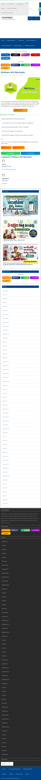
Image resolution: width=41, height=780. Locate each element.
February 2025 (6, 361)
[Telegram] (40, 10)
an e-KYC (20, 110)
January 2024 (4, 663)
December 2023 (5, 667)
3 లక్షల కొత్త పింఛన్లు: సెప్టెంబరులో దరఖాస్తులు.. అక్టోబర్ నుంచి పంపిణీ (14, 240)
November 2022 (6, 468)
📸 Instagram (15, 54)
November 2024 (6, 373)
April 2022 (5, 495)
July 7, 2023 (5, 180)
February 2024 (6, 409)
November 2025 (6, 326)
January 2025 (5, 365)
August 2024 (5, 385)
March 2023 (5, 452)
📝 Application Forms (5, 64)
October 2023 (5, 424)
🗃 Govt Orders (15, 64)
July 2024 (5, 389)
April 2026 (5, 306)
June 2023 (5, 440)
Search (27, 3)
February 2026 (6, 314)
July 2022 (4, 734)
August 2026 (5, 290)
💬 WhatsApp (5, 58)
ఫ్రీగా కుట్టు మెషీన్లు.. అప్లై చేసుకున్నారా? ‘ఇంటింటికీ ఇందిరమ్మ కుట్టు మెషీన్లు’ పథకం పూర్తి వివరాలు (18, 264)
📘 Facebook (5, 54)
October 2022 (5, 472)
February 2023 (6, 456)
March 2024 (5, 405)
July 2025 (5, 342)
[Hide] (40, 12)
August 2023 (5, 432)
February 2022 (6, 503)
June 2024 (5, 393)
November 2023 (6, 420)
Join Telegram (31, 153)
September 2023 (6, 428)
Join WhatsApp (11, 153)
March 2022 (5, 499)
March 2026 (5, 310)
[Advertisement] (20, 30)
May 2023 (5, 444)
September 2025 (6, 334)
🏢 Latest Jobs (6, 280)
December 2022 (6, 464)
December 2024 (6, 369)
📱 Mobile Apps (25, 64)
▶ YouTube (25, 54)
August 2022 (4, 730)
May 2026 (5, 302)
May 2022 (5, 491)
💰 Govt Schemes (35, 64)
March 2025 (5, 357)
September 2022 (6, 476)
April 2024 (5, 401)
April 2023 (5, 448)
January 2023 (5, 460)
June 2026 (5, 298)
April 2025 (5, 353)
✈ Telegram (35, 54)
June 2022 (5, 487)
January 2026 (5, 318)
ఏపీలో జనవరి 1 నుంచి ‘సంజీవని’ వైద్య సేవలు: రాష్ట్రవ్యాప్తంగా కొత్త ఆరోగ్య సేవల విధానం (16, 215)
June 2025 (4, 596)
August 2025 (5, 338)
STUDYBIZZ (7, 17)
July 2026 (5, 294)
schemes (21, 75)
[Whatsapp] (40, 8)
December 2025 (6, 322)
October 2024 (5, 377)
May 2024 (5, 397)
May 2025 (5, 349)
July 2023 (5, 436)
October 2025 (5, 330)
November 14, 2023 (6, 166)
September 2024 (6, 381)
